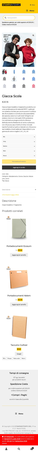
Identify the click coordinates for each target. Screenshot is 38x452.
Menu (32, 10)
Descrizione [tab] (6, 190)
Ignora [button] (4, 443)
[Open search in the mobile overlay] (19, 17)
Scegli (19, 354)
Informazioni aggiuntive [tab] (10, 195)
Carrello (29, 447)
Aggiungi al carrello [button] (19, 255)
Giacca (7, 181)
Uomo (7, 178)
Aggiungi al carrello (19, 167)
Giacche (25, 176)
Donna (20, 176)
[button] (33, 35)
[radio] (4, 358)
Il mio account (6, 449)
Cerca (19, 449)
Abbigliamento (13, 176)
